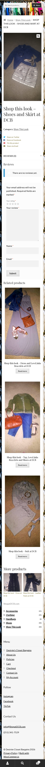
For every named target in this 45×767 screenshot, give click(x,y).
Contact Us (11, 672)
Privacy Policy (10, 753)
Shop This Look (23, 20)
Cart (8, 663)
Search (22, 763)
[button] (38, 36)
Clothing (10, 615)
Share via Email (12, 146)
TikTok (6, 706)
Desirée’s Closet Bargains (18, 650)
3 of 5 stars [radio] (13, 204)
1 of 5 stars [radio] (7, 204)
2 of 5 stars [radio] (10, 204)
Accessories (12, 611)
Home (10, 20)
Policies (10, 659)
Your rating (11, 201)
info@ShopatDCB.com (14, 726)
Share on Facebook (14, 140)
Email (9, 259)
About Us (11, 654)
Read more (22, 371)
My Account (12, 677)
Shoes (9, 623)
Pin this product (13, 143)
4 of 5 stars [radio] (15, 204)
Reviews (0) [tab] (9, 156)
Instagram (8, 696)
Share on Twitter (13, 137)
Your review (12, 207)
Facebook (8, 701)
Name (9, 246)
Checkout (11, 668)
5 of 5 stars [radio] (18, 204)
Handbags (11, 619)
